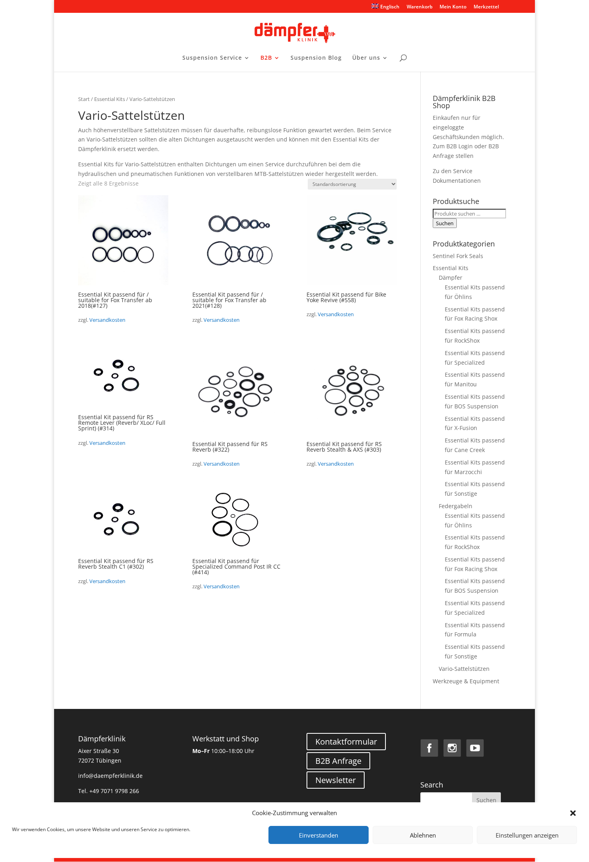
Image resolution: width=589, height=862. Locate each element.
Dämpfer (450, 277)
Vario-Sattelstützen (464, 668)
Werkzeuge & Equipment (466, 681)
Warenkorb (419, 7)
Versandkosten (107, 320)
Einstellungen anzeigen (527, 835)
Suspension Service (212, 58)
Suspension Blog (316, 58)
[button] (573, 813)
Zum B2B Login (453, 146)
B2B (266, 58)
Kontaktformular (346, 741)
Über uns (366, 58)
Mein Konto (453, 7)
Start (84, 99)
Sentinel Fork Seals (458, 256)
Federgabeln (455, 506)
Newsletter (335, 780)
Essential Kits (109, 99)
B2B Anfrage (338, 760)
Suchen (445, 223)
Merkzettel (486, 7)
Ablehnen (423, 835)
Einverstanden (318, 835)
